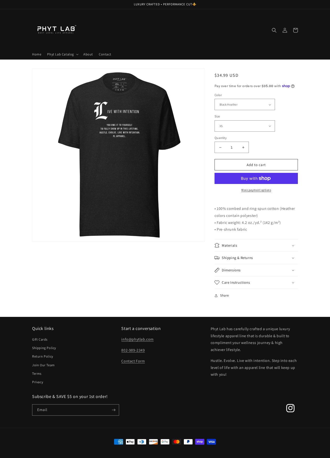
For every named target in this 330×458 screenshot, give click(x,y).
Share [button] (224, 295)
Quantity (221, 138)
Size (217, 116)
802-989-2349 (133, 350)
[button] (62, 54)
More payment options (256, 190)
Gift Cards (40, 339)
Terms (37, 373)
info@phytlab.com (137, 339)
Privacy (37, 382)
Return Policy (42, 356)
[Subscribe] (113, 410)
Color (218, 95)
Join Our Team (43, 365)
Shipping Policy (44, 348)
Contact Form (133, 361)
